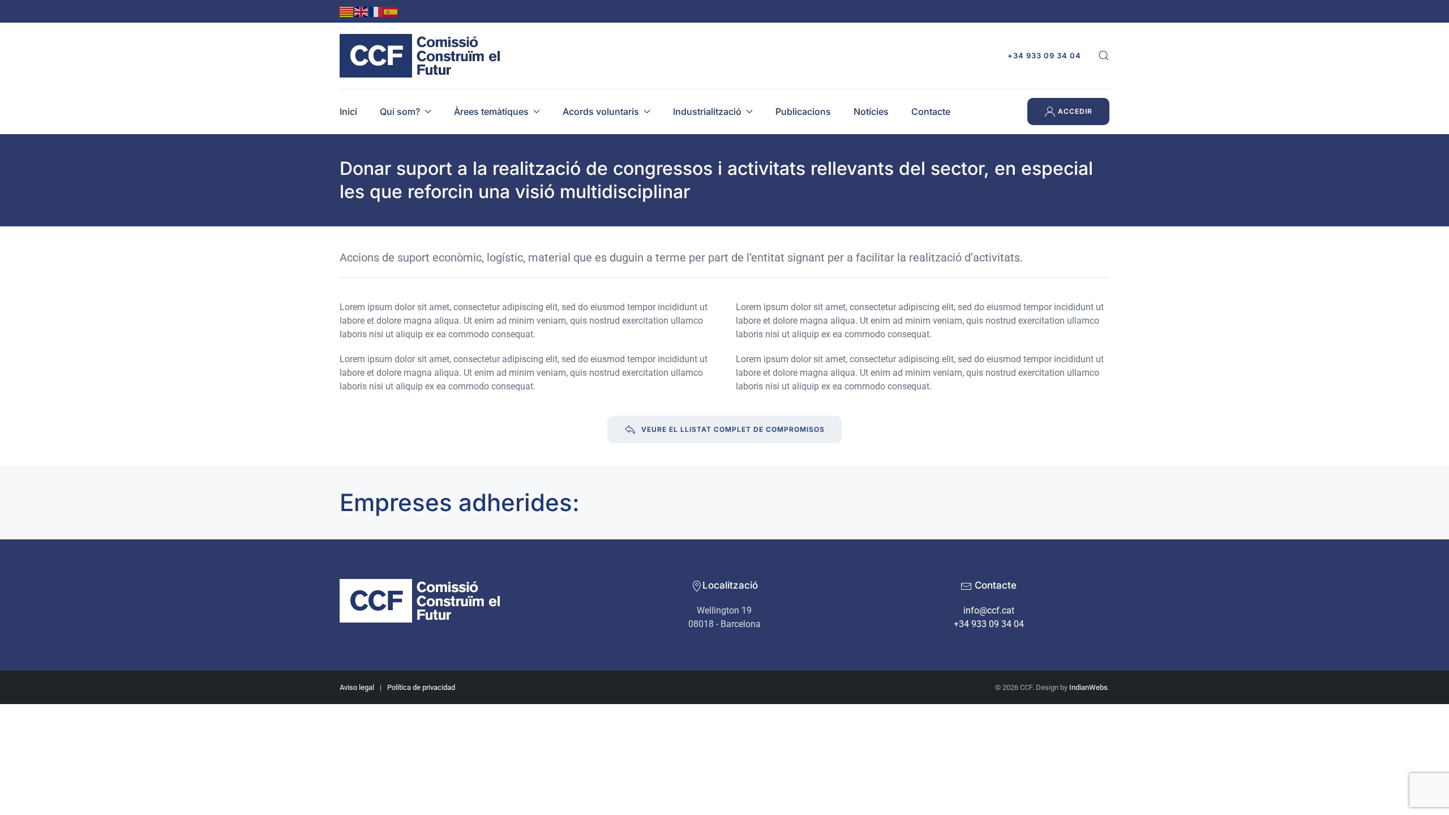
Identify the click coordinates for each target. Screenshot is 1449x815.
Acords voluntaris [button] (601, 111)
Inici (348, 111)
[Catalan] (347, 11)
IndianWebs (1088, 687)
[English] (361, 11)
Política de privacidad (421, 687)
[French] (376, 11)
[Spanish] (391, 11)
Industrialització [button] (707, 111)
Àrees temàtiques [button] (491, 111)
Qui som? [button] (400, 111)
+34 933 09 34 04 (1044, 55)
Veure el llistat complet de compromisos (733, 429)
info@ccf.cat (988, 610)
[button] (1103, 55)
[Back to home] (423, 56)
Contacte (930, 111)
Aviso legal (357, 687)
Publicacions (803, 111)
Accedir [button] (1074, 111)
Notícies (871, 111)
